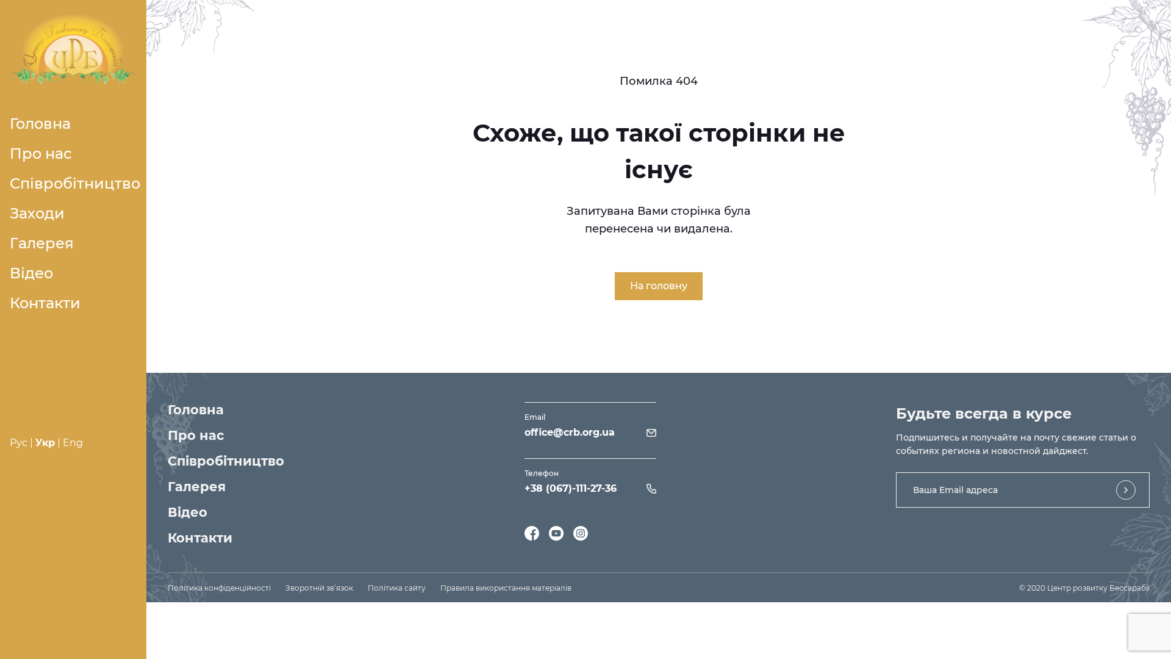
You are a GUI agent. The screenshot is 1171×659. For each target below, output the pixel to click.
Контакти (45, 303)
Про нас (41, 153)
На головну (658, 286)
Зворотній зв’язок (319, 587)
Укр (45, 442)
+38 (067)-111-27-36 (571, 488)
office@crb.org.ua (570, 432)
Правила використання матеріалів (505, 587)
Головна (40, 123)
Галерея (42, 243)
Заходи (37, 213)
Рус (18, 442)
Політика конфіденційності (219, 587)
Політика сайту (397, 587)
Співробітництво (75, 183)
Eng (73, 442)
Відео (31, 273)
